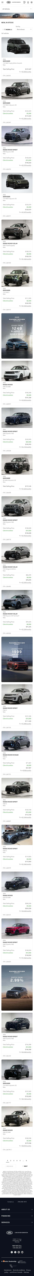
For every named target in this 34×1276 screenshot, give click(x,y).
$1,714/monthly (26, 447)
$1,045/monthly (26, 582)
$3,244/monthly (26, 911)
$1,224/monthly (26, 629)
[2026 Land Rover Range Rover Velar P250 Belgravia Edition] (17, 553)
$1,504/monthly (26, 817)
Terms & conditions (19, 1270)
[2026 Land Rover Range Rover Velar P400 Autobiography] (17, 230)
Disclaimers (7, 1270)
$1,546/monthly (26, 864)
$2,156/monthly (26, 1099)
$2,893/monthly (26, 400)
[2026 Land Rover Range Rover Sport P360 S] (17, 694)
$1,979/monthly (26, 165)
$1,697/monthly (26, 212)
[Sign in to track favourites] (30, 39)
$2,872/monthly (26, 1146)
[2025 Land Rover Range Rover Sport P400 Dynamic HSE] (17, 418)
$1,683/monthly (26, 489)
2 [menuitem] (10, 1160)
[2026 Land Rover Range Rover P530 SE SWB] (17, 882)
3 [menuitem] (13, 1160)
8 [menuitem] (26, 1160)
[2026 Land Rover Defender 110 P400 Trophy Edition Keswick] (17, 47)
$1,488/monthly (26, 724)
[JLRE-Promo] (17, 336)
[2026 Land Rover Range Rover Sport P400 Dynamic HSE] (17, 136)
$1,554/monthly (26, 306)
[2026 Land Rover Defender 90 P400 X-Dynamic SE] (17, 464)
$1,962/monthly (26, 958)
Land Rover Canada (16, 1272)
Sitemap (26, 1272)
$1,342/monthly (26, 259)
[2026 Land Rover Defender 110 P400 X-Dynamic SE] (17, 89)
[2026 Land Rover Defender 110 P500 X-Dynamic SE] (17, 1070)
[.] (17, 988)
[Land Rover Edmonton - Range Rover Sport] (17, 659)
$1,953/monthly (26, 536)
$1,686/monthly (26, 118)
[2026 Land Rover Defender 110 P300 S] (17, 276)
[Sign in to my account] (32, 2)
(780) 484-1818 (17, 1247)
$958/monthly (27, 770)
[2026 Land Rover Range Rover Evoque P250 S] (17, 741)
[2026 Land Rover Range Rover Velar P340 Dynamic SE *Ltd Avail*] (17, 600)
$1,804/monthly (26, 72)
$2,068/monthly (26, 1052)
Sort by (18, 26)
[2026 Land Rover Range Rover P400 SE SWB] (17, 371)
